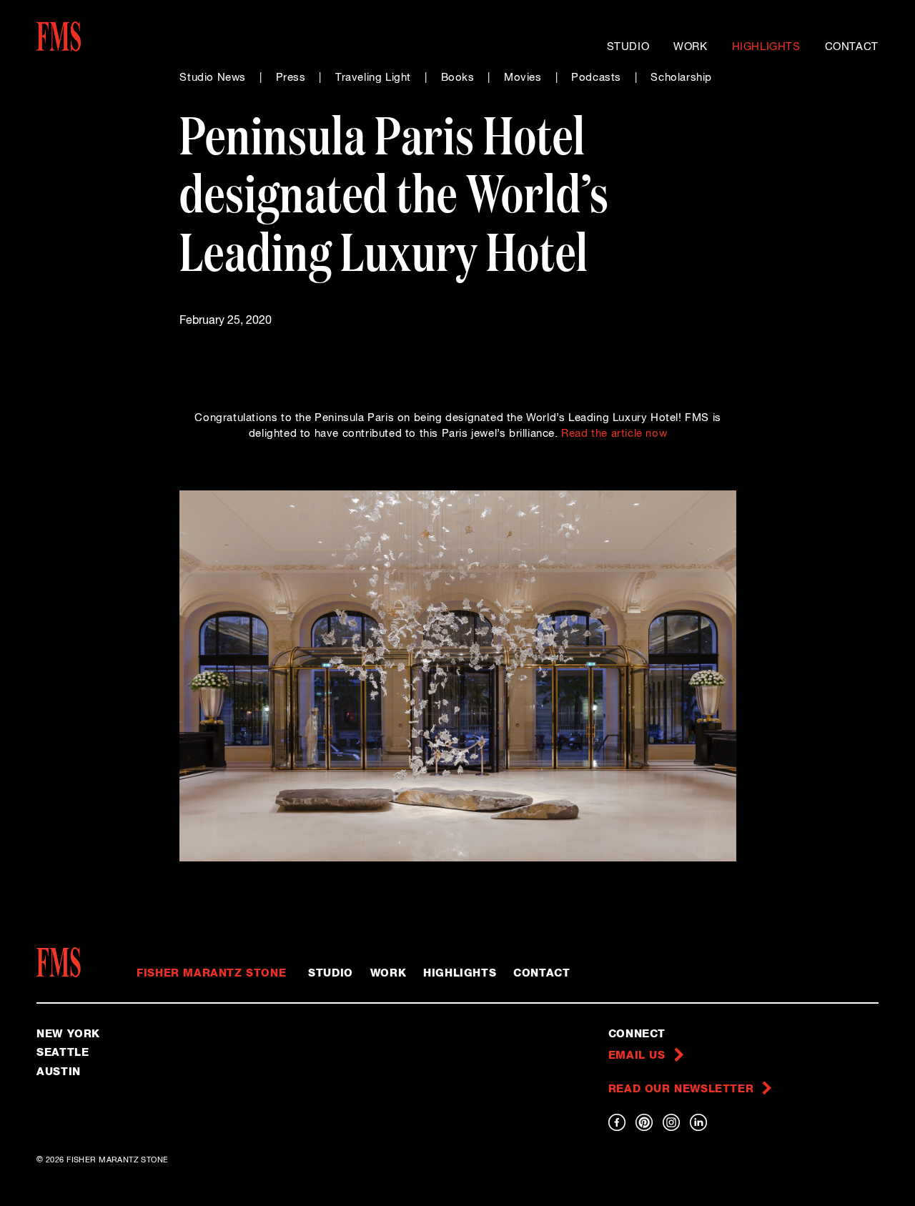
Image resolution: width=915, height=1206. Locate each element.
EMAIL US (637, 1055)
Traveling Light (373, 77)
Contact (852, 46)
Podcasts (596, 77)
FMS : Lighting (85, 36)
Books (458, 77)
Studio (628, 46)
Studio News (212, 77)
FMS (63, 962)
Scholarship (681, 77)
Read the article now (614, 433)
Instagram (671, 1122)
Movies (523, 77)
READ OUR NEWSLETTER (680, 1089)
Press (291, 77)
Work (690, 46)
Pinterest (644, 1122)
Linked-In (698, 1122)
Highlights (766, 46)
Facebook (616, 1122)
